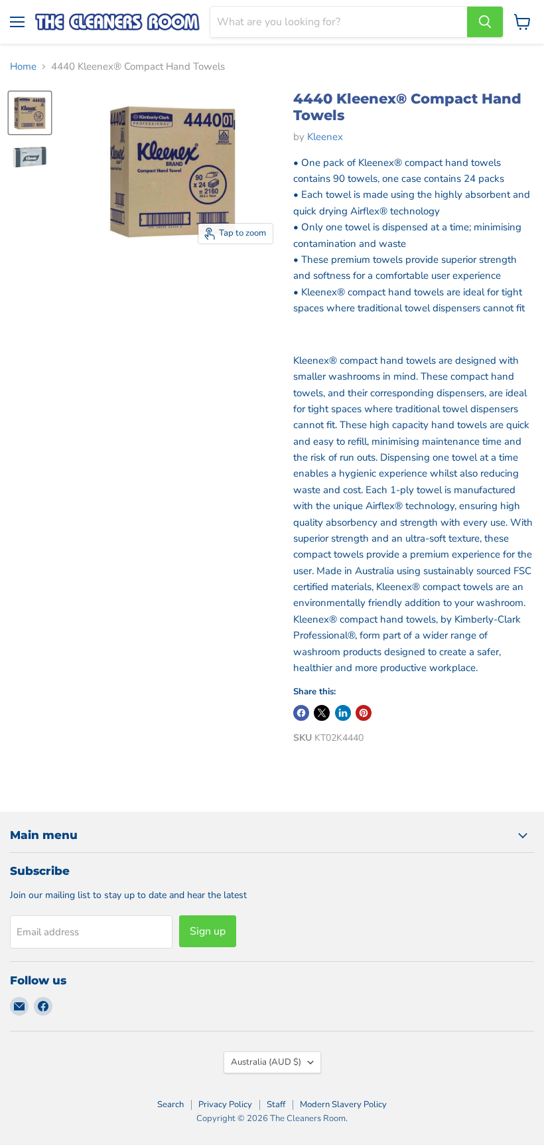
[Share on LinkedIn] (343, 713)
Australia (266, 1062)
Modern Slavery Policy (343, 1104)
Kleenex (325, 136)
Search (170, 1104)
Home (23, 66)
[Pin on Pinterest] (364, 713)
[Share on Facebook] (301, 713)
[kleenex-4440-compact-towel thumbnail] (30, 113)
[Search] (485, 22)
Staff (276, 1104)
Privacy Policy (225, 1104)
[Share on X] (322, 713)
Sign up (208, 931)
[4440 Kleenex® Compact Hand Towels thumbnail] (30, 158)
